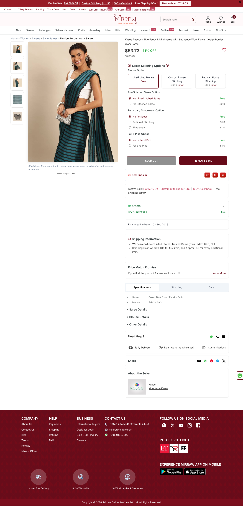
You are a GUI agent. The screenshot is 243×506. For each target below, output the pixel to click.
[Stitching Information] (167, 65)
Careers (81, 440)
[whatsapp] (205, 361)
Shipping (54, 429)
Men (108, 30)
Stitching (39, 9)
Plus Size (221, 30)
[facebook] (217, 361)
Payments (55, 424)
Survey (82, 9)
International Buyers (88, 424)
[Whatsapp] (164, 425)
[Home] (125, 19)
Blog (24, 434)
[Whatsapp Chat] (239, 375)
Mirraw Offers (29, 451)
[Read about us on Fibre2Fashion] (183, 448)
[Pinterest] (211, 361)
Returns (53, 434)
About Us (26, 424)
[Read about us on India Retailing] (174, 448)
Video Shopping (144, 9)
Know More (219, 273)
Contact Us (10, 9)
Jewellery (95, 30)
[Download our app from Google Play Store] (171, 471)
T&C (223, 211)
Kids (117, 30)
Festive (167, 30)
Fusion (207, 30)
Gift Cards (122, 9)
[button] (17, 49)
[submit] (193, 19)
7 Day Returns (25, 9)
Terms (25, 440)
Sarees (30, 30)
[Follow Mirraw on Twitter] (173, 425)
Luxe (196, 30)
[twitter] (224, 361)
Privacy (25, 445)
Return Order (69, 9)
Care (211, 287)
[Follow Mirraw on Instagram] (190, 425)
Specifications (142, 287)
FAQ (51, 440)
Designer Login (85, 429)
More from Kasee (158, 388)
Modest (183, 30)
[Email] (223, 336)
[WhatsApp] (211, 336)
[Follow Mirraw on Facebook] (198, 425)
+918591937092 (118, 434)
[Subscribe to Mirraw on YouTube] (181, 425)
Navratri (147, 30)
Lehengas (44, 30)
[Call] (217, 336)
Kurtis (81, 30)
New (18, 30)
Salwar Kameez (64, 30)
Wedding (130, 30)
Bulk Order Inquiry (100, 9)
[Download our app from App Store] (194, 471)
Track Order (53, 9)
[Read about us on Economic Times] (164, 448)
